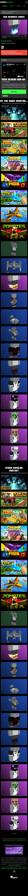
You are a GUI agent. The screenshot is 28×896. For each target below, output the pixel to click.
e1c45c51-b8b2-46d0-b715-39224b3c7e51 (13, 840)
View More (14, 464)
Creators (3, 11)
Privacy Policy (4, 867)
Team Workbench (11, 11)
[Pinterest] (14, 871)
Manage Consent (13, 867)
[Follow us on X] (13, 871)
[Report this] (24, 36)
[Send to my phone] (21, 36)
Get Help (19, 868)
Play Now (14, 92)
